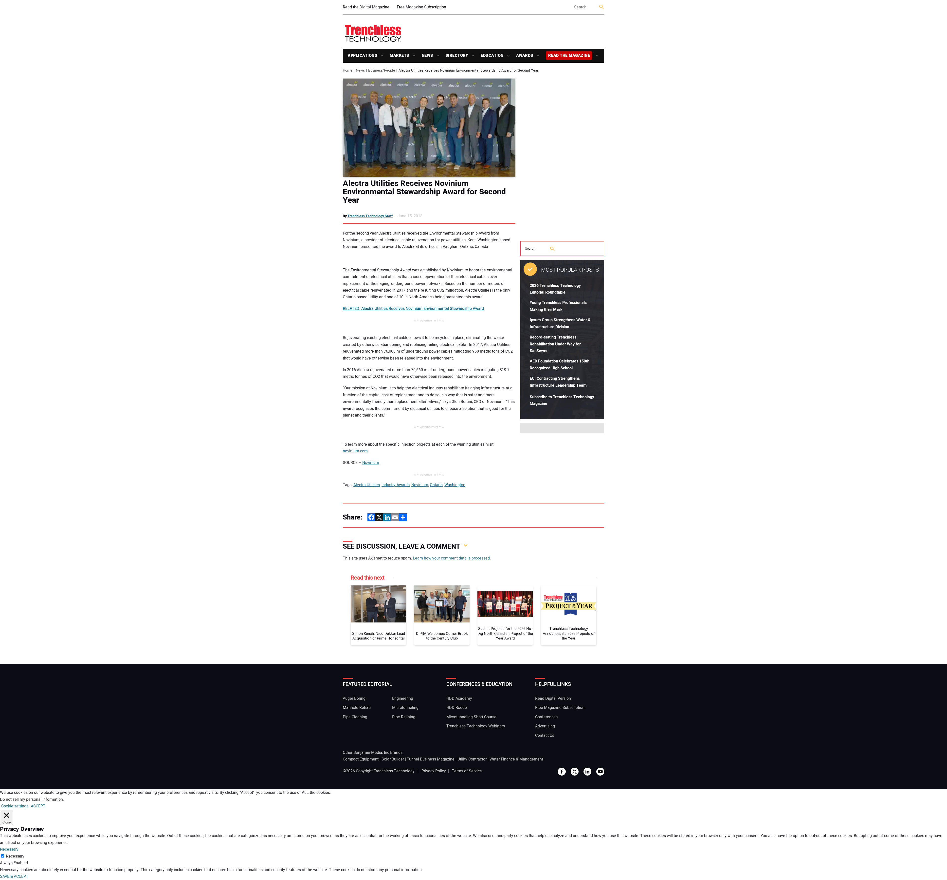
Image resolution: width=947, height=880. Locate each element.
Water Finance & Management (516, 759)
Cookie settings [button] (14, 806)
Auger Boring (354, 698)
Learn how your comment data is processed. (452, 558)
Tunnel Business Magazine (431, 759)
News (427, 56)
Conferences (546, 717)
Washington (454, 485)
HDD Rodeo (456, 708)
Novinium (370, 463)
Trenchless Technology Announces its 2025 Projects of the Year (569, 633)
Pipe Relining (403, 717)
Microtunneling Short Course (471, 717)
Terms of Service (467, 771)
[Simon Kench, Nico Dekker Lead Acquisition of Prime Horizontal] (378, 603)
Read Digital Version (553, 698)
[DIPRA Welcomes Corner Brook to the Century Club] (442, 603)
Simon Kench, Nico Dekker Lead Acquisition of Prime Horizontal (378, 636)
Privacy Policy (433, 771)
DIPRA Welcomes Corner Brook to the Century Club (442, 636)
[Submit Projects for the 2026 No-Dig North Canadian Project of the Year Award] (505, 603)
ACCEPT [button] (38, 806)
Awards (524, 56)
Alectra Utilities (366, 485)
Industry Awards (396, 485)
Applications (362, 56)
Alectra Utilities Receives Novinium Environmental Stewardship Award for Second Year (424, 191)
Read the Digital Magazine (366, 7)
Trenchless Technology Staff (370, 216)
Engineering (402, 698)
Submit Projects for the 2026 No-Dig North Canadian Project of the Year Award (505, 633)
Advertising (545, 726)
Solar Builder (393, 759)
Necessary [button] (9, 849)
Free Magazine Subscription (421, 7)
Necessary (15, 856)
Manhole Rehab (357, 708)
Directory (457, 56)
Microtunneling (405, 708)
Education (492, 56)
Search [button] (601, 7)
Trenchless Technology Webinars (475, 726)
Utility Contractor (472, 759)
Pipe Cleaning (355, 717)
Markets (399, 56)
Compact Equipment (361, 759)
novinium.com (355, 451)
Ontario (436, 485)
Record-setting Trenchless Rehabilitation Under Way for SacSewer (555, 344)
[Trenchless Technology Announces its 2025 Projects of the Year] (568, 603)
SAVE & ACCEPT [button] (14, 877)
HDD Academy (459, 698)
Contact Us (544, 736)
